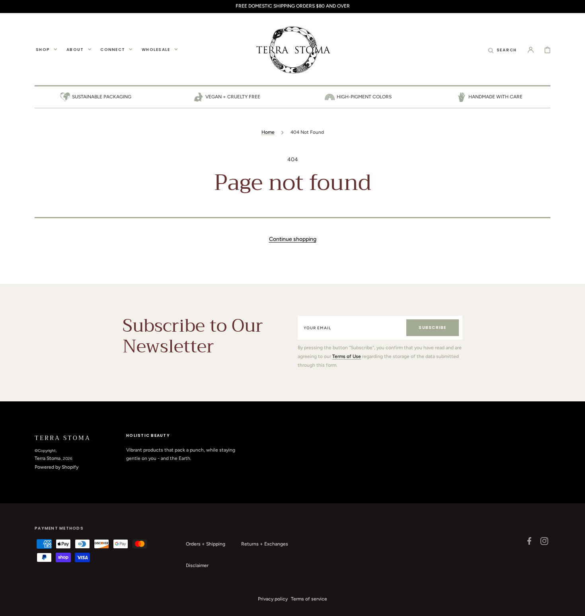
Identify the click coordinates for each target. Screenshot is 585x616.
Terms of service (309, 599)
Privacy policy (273, 599)
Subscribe (432, 327)
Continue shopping (292, 239)
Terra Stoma (47, 458)
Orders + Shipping (205, 544)
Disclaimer (197, 565)
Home (268, 132)
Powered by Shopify (56, 467)
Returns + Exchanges (264, 544)
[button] (502, 49)
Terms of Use (346, 356)
